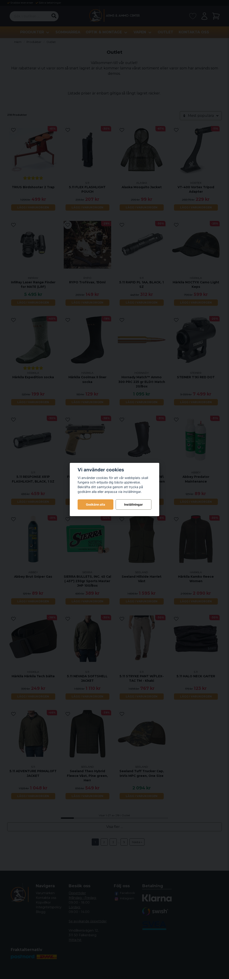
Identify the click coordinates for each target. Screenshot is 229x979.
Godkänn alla (95, 504)
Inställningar (133, 504)
